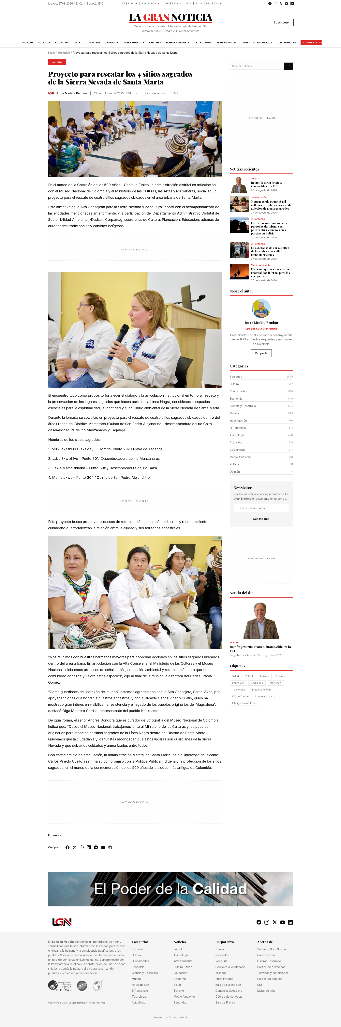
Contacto (221, 949)
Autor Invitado (224, 978)
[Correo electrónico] (103, 847)
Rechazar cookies (259, 1021)
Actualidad (25, 42)
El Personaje (226, 42)
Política (44, 42)
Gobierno (281, 676)
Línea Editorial (266, 955)
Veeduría (221, 961)
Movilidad (275, 683)
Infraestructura (263, 696)
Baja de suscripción (228, 984)
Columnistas (312, 42)
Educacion (238, 683)
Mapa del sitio (266, 990)
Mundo (79, 42)
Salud (235, 676)
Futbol (249, 676)
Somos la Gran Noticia (271, 949)
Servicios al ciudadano (230, 967)
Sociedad (95, 42)
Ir (288, 66)
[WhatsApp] (82, 847)
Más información (188, 1023)
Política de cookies (269, 978)
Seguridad (257, 683)
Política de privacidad (271, 967)
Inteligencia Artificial (244, 703)
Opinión (113, 42)
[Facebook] (67, 847)
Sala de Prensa (225, 1002)
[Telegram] (96, 847)
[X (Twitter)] (75, 847)
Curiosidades (286, 42)
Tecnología (203, 42)
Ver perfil (261, 353)
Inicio (51, 52)
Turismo (264, 676)
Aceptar (284, 1021)
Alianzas (220, 973)
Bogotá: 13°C (95, 3)
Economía (62, 42)
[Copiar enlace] (110, 847)
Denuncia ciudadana (228, 990)
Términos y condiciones (273, 973)
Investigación (134, 42)
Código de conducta (229, 996)
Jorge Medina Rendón (243, 655)
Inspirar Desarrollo (269, 961)
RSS (260, 984)
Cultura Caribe (240, 696)
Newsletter (222, 955)
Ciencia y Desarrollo (256, 42)
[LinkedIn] (89, 847)
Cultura (155, 42)
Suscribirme (261, 519)
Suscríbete (281, 22)
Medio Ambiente (177, 42)
